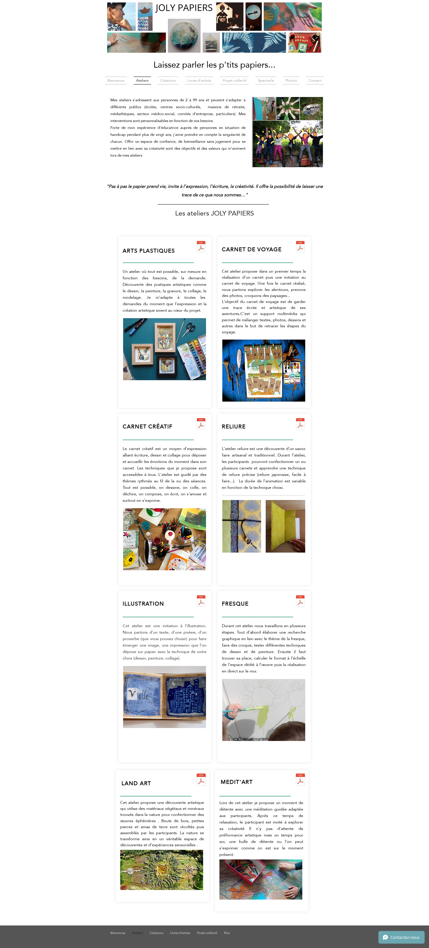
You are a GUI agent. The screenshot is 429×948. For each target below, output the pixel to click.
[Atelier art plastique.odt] (201, 247)
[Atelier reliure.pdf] (300, 424)
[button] (269, 132)
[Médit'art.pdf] (300, 780)
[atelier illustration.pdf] (201, 601)
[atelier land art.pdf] (201, 780)
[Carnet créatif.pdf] (201, 424)
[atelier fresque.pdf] (300, 601)
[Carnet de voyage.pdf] (300, 247)
